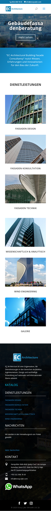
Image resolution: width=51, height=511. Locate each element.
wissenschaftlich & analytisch (25, 251)
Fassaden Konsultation (25, 168)
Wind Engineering (25, 291)
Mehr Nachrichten (12, 450)
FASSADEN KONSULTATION (16, 405)
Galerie (25, 331)
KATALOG (11, 385)
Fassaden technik (25, 208)
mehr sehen (25, 37)
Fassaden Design (25, 128)
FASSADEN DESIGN (13, 400)
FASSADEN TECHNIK (13, 409)
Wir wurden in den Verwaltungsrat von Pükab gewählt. (23, 435)
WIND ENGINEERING (13, 419)
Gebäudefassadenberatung (25, 25)
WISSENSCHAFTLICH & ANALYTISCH (20, 414)
